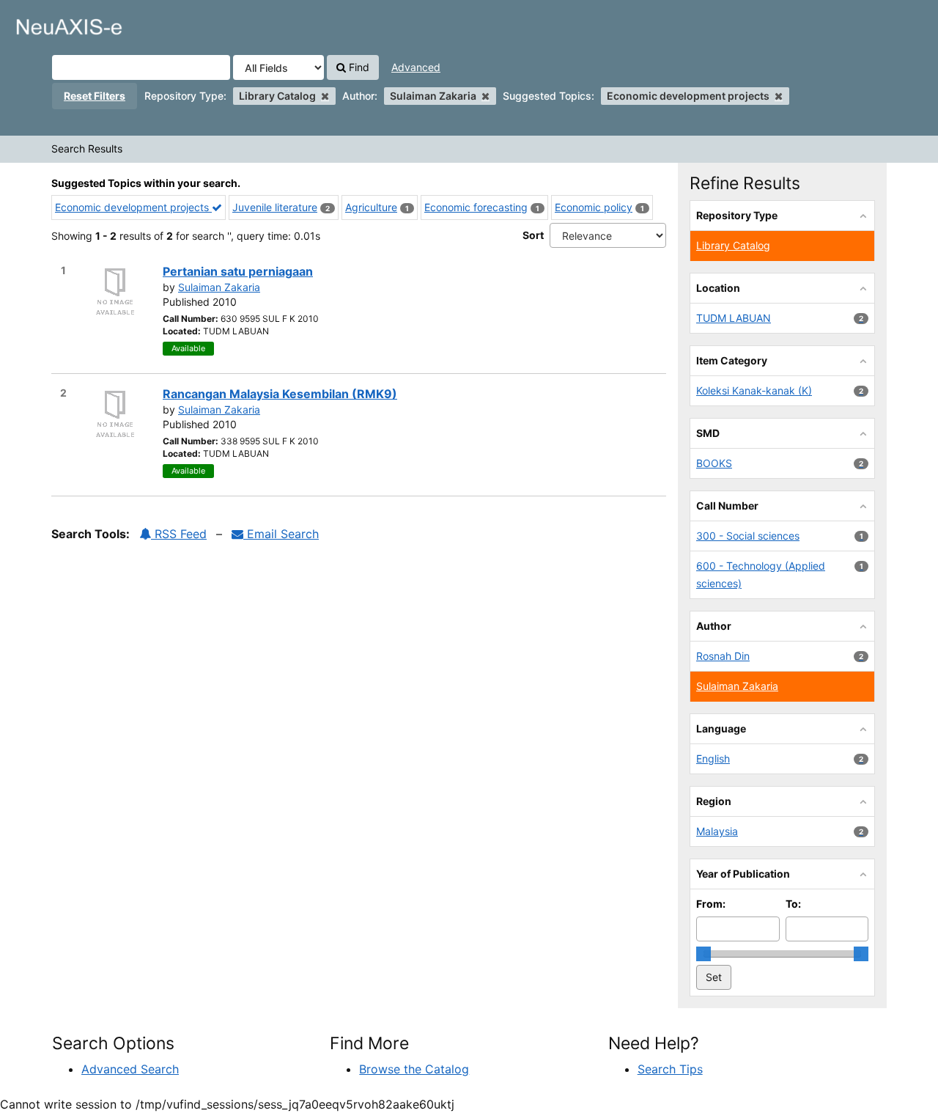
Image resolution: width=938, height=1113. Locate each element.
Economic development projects (133, 207)
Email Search (281, 533)
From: (710, 903)
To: (793, 903)
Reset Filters (94, 95)
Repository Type (737, 215)
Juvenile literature (274, 207)
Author (713, 626)
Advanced (415, 67)
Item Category (731, 360)
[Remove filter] (325, 95)
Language (721, 728)
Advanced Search (130, 1069)
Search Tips (670, 1069)
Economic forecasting (476, 207)
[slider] (703, 954)
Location (718, 288)
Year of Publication (743, 873)
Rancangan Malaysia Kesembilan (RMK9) (280, 393)
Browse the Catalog (414, 1069)
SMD (708, 433)
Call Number (727, 505)
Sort (533, 235)
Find (357, 67)
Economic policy (593, 207)
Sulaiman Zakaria (219, 287)
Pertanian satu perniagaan (238, 271)
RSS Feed (179, 533)
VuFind (48, 23)
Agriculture (371, 207)
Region (713, 801)
